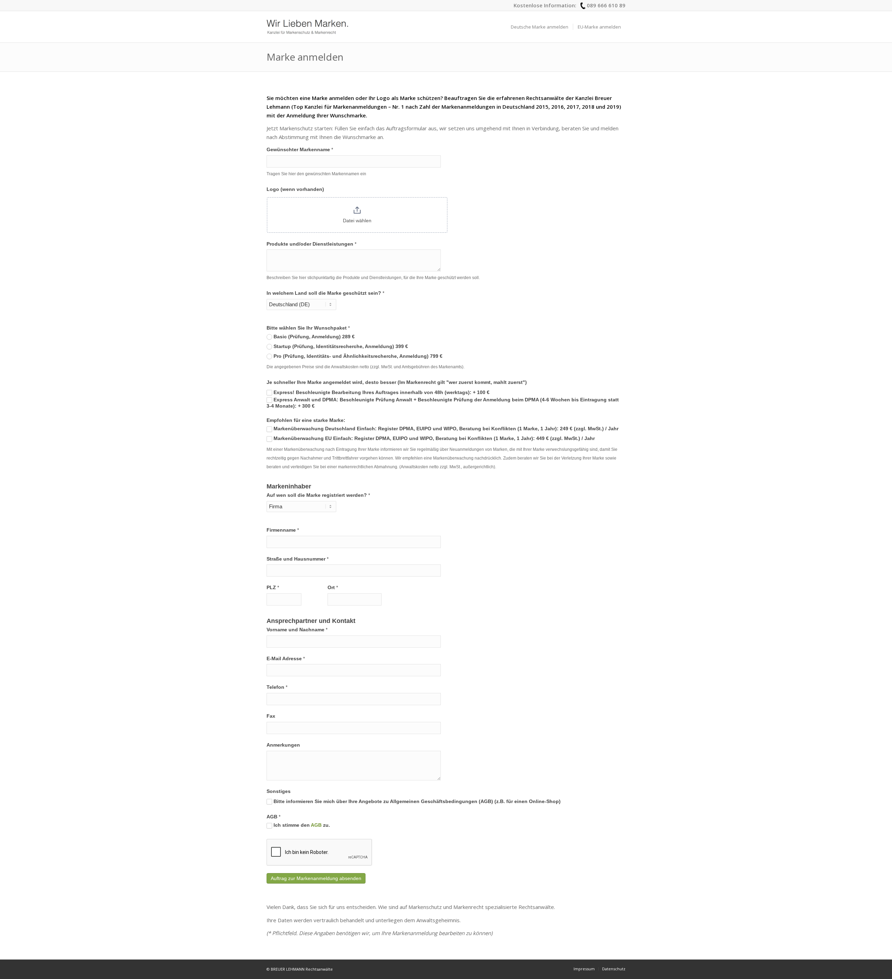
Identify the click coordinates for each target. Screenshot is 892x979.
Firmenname (283, 530)
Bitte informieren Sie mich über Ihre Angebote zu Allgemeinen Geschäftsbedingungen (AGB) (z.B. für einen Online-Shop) (416, 801)
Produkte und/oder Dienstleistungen (311, 244)
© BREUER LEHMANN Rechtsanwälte (300, 969)
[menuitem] (539, 27)
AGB (273, 816)
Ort (333, 587)
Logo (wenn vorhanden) (295, 189)
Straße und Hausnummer (298, 559)
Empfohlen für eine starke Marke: (306, 420)
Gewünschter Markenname (300, 149)
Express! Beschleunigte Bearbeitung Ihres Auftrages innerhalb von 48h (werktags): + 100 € (381, 392)
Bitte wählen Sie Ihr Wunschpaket (308, 328)
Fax (271, 716)
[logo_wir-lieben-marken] (307, 27)
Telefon (277, 687)
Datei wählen (357, 220)
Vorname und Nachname (297, 629)
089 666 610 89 (606, 5)
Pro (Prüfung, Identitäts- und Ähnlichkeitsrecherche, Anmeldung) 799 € (357, 356)
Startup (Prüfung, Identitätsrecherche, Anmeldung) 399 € (340, 346)
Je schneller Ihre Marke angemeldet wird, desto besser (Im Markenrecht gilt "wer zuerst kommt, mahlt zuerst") (397, 382)
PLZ (273, 587)
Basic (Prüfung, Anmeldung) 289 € (313, 336)
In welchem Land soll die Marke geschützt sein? (325, 293)
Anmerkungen (283, 745)
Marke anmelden (305, 56)
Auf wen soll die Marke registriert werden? (318, 495)
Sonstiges (279, 791)
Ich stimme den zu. (301, 825)
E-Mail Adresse (286, 658)
